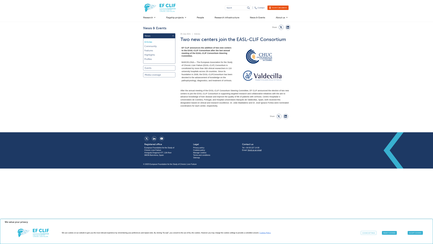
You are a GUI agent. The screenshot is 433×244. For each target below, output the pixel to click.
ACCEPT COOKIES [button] (415, 233)
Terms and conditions (201, 155)
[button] (281, 27)
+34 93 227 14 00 (252, 148)
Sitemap (196, 158)
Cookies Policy (265, 233)
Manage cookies (199, 153)
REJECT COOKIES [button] (389, 233)
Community (150, 46)
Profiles (148, 59)
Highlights (149, 54)
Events (148, 68)
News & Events (257, 17)
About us (280, 17)
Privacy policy (198, 148)
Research (148, 17)
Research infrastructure (227, 17)
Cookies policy (199, 150)
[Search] (248, 8)
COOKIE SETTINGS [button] (368, 233)
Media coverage (153, 74)
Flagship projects (175, 17)
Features (148, 50)
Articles (148, 42)
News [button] (147, 35)
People (200, 17)
